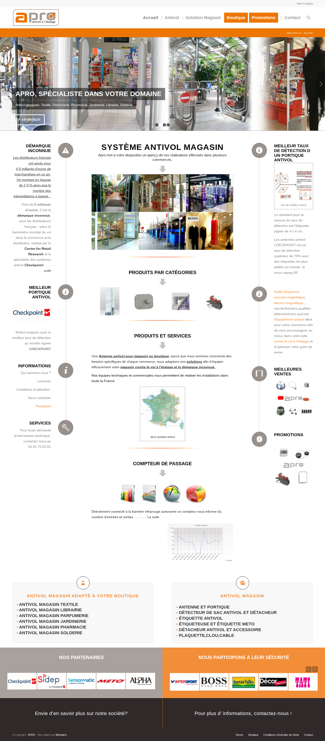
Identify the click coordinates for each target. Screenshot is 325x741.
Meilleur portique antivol (40, 292)
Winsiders (61, 734)
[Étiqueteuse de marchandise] (215, 301)
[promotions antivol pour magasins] (293, 464)
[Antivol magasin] (242, 582)
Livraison (44, 381)
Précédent (4, 84)
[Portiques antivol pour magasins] (109, 301)
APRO (31, 734)
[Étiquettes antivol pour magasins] (180, 301)
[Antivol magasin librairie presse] (162, 193)
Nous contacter (39, 398)
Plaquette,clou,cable (207, 635)
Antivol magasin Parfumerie (54, 615)
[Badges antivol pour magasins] (144, 301)
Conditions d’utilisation (33, 389)
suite (47, 270)
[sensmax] (162, 493)
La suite (153, 517)
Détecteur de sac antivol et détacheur (228, 612)
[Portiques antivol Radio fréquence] (31, 313)
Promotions (288, 434)
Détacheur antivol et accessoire (220, 629)
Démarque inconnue (38, 148)
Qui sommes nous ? (36, 373)
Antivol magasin (39, 604)
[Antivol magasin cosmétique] (209, 193)
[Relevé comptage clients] (199, 542)
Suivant (321, 84)
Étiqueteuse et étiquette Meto (217, 624)
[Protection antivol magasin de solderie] (162, 231)
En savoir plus (28, 119)
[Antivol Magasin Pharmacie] (115, 231)
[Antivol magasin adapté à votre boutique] (83, 582)
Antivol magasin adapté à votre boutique (83, 595)
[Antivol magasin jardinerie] (115, 193)
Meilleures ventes (288, 371)
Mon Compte (305, 3)
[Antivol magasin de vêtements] (209, 231)
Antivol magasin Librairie (50, 610)
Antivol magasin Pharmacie (52, 627)
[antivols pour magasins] (293, 398)
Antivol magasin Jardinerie (52, 621)
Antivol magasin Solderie (50, 632)
